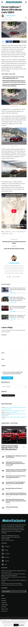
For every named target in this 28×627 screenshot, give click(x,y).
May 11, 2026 (20, 302)
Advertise (3, 600)
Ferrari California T (21, 231)
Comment (4, 335)
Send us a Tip (4, 609)
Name (3, 353)
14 (10, 303)
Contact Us (4, 602)
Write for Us (4, 611)
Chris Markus (13, 292)
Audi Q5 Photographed (11, 412)
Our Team (3, 606)
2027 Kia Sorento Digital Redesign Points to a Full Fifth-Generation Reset (17, 308)
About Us (3, 598)
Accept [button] (16, 625)
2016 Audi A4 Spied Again (12, 507)
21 (12, 320)
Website (3, 365)
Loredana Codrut (11, 15)
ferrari (13, 231)
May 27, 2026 (20, 292)
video (11, 233)
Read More (21, 625)
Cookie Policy (4, 604)
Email (3, 359)
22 (10, 294)
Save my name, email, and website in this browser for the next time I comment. (13, 372)
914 (10, 312)
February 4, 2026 (21, 318)
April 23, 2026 (20, 311)
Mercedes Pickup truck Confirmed (14, 488)
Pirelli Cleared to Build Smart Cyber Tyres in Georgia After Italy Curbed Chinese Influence (17, 299)
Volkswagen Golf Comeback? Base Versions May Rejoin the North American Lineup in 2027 (15, 463)
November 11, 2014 (7, 17)
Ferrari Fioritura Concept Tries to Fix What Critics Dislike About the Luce (17, 289)
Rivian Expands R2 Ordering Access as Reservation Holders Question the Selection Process (16, 501)
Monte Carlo (5, 233)
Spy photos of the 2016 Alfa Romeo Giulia (15, 410)
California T (7, 231)
